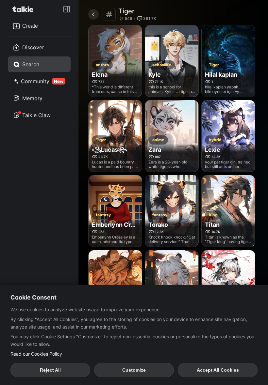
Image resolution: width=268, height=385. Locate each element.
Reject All (50, 370)
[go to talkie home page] (25, 9)
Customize (134, 370)
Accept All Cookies (218, 370)
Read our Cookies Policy (36, 354)
